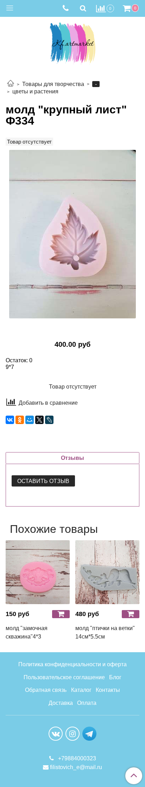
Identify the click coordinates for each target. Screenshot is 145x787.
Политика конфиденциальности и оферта (72, 664)
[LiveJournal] (49, 420)
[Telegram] (89, 733)
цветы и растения (35, 91)
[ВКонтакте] (10, 420)
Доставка (61, 703)
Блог (115, 677)
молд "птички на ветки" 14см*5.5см (105, 632)
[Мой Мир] (29, 420)
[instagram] (72, 734)
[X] (39, 420)
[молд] (72, 234)
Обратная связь (46, 690)
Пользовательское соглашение (64, 677)
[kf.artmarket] (72, 42)
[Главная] (10, 84)
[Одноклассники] (19, 420)
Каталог (81, 690)
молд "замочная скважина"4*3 (27, 632)
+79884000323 (76, 758)
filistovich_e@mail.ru (76, 767)
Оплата (86, 703)
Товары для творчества (53, 84)
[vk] (56, 734)
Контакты (108, 690)
